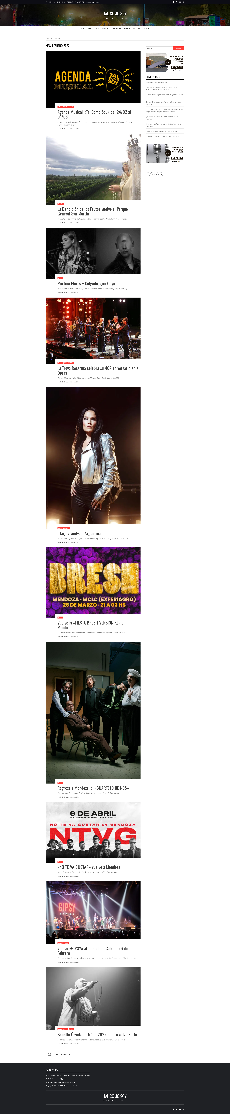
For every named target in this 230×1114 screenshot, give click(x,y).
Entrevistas (137, 28)
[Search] (180, 29)
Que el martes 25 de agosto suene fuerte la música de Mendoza (163, 118)
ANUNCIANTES (79, 2)
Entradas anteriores (63, 1054)
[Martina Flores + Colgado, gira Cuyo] (93, 253)
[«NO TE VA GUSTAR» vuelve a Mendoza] (93, 832)
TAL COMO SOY (50, 2)
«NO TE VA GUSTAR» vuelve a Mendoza (89, 867)
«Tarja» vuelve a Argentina (79, 533)
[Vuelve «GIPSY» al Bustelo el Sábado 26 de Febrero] (93, 912)
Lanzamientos (116, 28)
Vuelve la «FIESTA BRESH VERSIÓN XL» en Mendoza (92, 625)
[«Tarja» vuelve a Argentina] (93, 458)
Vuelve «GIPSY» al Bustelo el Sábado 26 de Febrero (93, 950)
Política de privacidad (92, 2)
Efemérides (127, 28)
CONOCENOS (61, 2)
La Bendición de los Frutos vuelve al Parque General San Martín (93, 211)
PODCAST (70, 2)
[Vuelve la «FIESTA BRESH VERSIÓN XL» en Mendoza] (93, 583)
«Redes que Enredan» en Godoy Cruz (157, 82)
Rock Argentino (68, 363)
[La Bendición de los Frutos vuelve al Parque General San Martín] (93, 169)
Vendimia (60, 204)
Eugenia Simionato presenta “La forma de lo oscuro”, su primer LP (164, 103)
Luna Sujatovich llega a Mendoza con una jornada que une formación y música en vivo (164, 96)
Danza (60, 943)
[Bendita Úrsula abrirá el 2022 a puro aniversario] (93, 998)
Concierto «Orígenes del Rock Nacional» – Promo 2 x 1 (163, 136)
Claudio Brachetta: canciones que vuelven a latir (161, 131)
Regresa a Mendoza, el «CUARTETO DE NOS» (93, 788)
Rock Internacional (63, 528)
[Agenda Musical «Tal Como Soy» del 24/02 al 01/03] (93, 79)
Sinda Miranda (64, 129)
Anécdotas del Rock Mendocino (98, 28)
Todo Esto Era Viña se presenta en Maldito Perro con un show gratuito (163, 125)
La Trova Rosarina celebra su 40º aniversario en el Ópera (99, 370)
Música (82, 28)
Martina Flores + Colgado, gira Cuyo (86, 283)
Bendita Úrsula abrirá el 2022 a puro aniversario (97, 1034)
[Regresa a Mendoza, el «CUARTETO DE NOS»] (93, 712)
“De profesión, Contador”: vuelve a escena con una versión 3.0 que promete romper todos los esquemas (164, 110)
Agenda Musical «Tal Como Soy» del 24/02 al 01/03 (94, 114)
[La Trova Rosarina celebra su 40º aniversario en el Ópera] (93, 330)
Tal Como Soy (115, 13)
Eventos (147, 28)
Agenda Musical (62, 106)
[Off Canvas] (49, 28)
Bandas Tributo (62, 1029)
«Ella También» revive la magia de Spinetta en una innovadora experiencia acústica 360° (162, 88)
